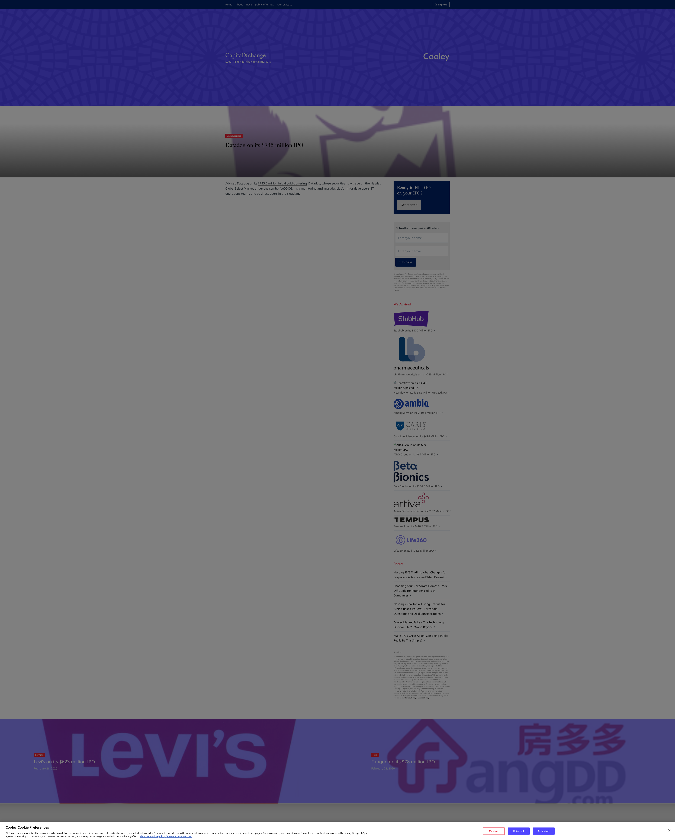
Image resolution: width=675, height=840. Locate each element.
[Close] (669, 830)
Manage (493, 831)
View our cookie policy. (153, 836)
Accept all (543, 831)
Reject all (518, 831)
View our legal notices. (179, 836)
